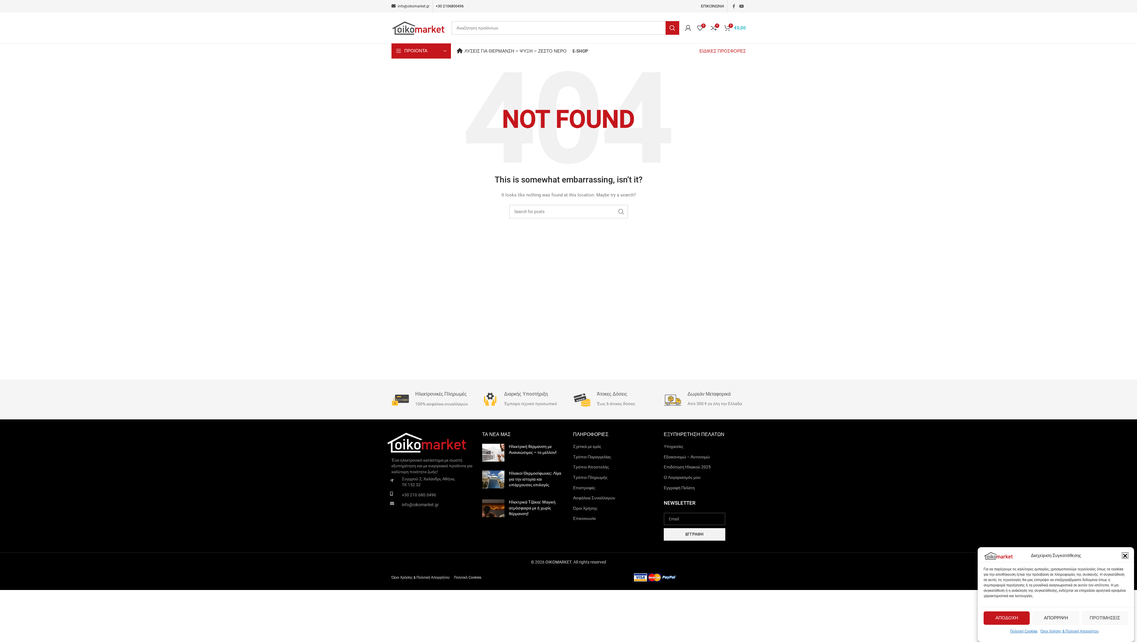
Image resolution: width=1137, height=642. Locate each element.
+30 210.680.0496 (419, 494)
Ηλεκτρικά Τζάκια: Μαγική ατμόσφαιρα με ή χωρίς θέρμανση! (532, 508)
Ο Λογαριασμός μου (682, 477)
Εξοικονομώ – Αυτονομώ (687, 456)
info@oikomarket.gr (420, 504)
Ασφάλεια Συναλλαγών (594, 497)
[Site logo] (418, 27)
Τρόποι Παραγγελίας (592, 456)
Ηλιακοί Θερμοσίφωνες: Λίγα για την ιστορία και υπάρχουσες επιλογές (535, 479)
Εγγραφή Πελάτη (679, 487)
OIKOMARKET (558, 562)
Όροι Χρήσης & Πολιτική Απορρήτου (1069, 632)
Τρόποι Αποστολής (591, 467)
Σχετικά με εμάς (587, 446)
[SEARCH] (672, 28)
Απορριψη (1056, 618)
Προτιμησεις (1105, 618)
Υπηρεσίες (673, 446)
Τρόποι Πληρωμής (590, 477)
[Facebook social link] (733, 6)
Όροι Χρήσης (585, 508)
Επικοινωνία (584, 518)
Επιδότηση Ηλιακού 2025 (687, 467)
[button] (1125, 556)
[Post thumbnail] (493, 453)
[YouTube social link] (741, 6)
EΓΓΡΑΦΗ (694, 534)
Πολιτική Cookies (1023, 632)
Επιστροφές (584, 487)
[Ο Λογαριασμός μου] (688, 28)
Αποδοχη (1007, 618)
